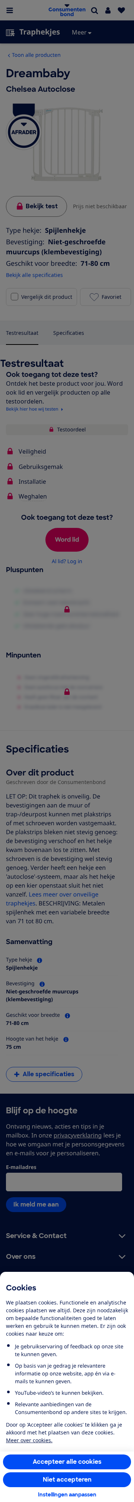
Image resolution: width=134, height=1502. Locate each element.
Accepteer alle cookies (67, 1462)
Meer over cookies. (29, 1440)
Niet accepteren (67, 1479)
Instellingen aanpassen (67, 1494)
